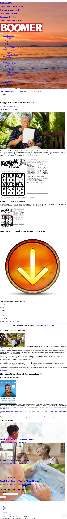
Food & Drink (7, 56)
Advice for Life (11, 50)
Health (8, 53)
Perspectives (10, 69)
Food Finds (9, 58)
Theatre (8, 44)
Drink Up (9, 59)
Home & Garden (11, 68)
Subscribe (3, 496)
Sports (8, 71)
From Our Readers (8, 82)
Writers (5, 508)
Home (1, 91)
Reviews (9, 75)
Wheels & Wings (11, 74)
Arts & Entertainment (8, 36)
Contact (5, 509)
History (8, 81)
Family (5, 49)
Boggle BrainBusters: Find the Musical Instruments (21, 481)
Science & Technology (12, 72)
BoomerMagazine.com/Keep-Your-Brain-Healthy (27, 411)
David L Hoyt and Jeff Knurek (8, 435)
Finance (9, 65)
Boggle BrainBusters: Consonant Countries (18, 439)
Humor (8, 40)
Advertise (5, 512)
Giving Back (10, 66)
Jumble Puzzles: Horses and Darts (14, 460)
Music (8, 43)
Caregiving (9, 52)
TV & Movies (10, 46)
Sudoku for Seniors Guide (47, 325)
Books (8, 37)
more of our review (8, 411)
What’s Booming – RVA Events (15, 47)
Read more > (3, 370)
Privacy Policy (7, 514)
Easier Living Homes (12, 63)
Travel (5, 77)
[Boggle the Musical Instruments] (32, 500)
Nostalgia (9, 79)
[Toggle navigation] (0, 33)
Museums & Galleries (12, 41)
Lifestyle (5, 62)
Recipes (9, 60)
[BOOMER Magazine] (21, 31)
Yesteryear (6, 78)
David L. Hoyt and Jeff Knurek (10, 106)
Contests (5, 84)
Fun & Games (10, 39)
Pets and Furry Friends (12, 55)
